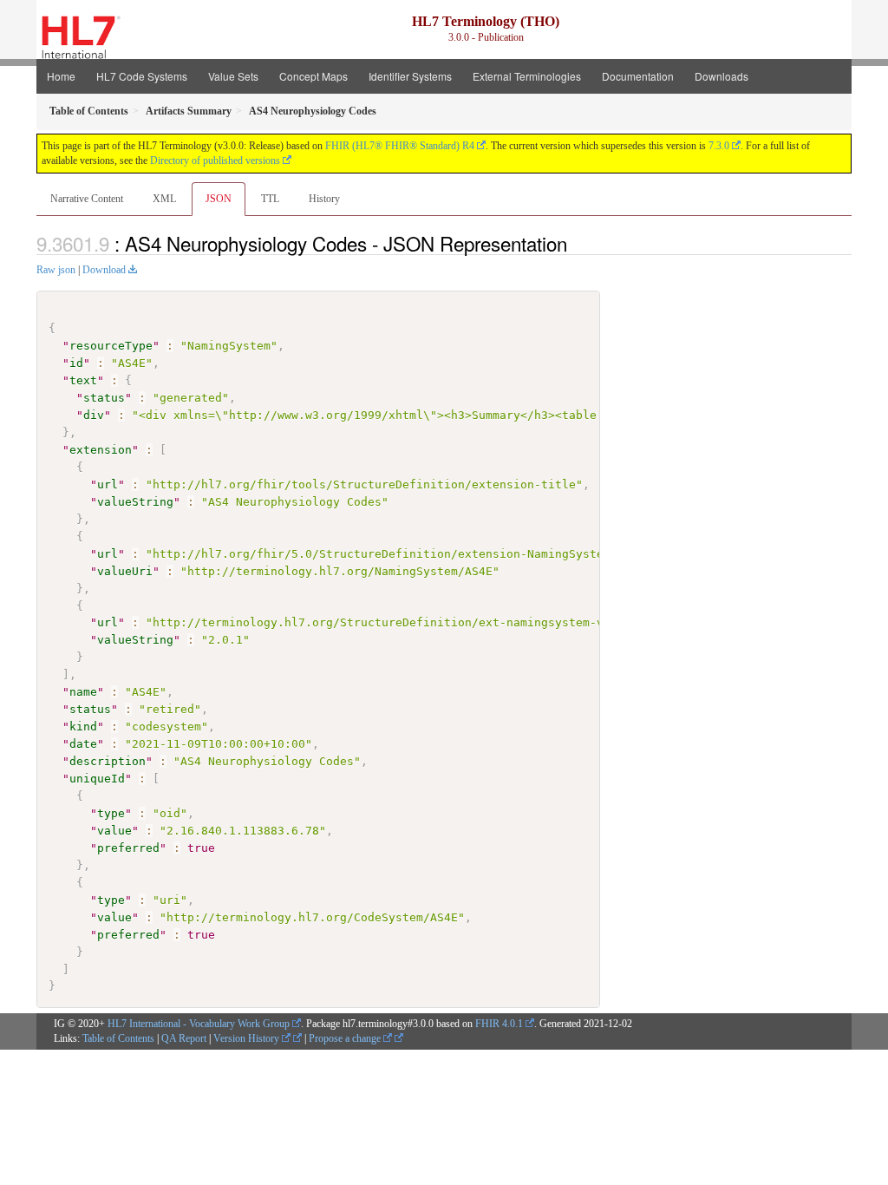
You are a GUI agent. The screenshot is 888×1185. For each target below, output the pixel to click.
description (107, 761)
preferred (128, 847)
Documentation (638, 76)
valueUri (125, 571)
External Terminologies (527, 76)
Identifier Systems (410, 76)
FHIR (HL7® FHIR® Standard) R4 (399, 146)
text (83, 380)
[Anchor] (576, 242)
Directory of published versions (215, 160)
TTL (270, 199)
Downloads (721, 76)
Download (104, 270)
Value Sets (233, 76)
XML (164, 199)
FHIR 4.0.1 (499, 1024)
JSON (219, 199)
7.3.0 (718, 146)
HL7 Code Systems (141, 76)
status (104, 397)
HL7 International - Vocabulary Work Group (199, 1024)
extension (100, 449)
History (324, 199)
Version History (247, 1038)
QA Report (183, 1038)
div (93, 415)
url (107, 484)
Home (61, 76)
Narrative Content (86, 199)
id (76, 363)
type (111, 813)
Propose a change (346, 1038)
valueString (135, 501)
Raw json (55, 270)
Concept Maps (313, 76)
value (114, 830)
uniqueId (97, 778)
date (83, 743)
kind (83, 726)
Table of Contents (118, 1038)
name (83, 691)
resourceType (111, 345)
